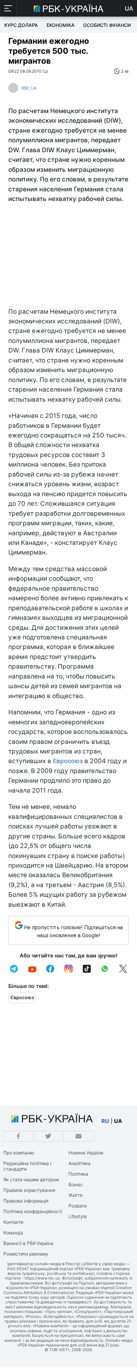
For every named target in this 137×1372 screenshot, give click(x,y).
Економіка (60, 25)
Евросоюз (68, 761)
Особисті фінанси (107, 25)
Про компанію (18, 1152)
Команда (13, 1232)
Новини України (85, 1152)
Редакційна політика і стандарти (27, 1166)
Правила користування (29, 1190)
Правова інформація (26, 1201)
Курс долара (21, 25)
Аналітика (79, 1163)
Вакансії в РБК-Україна (28, 1243)
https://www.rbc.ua (42, 1277)
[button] (8, 8)
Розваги (77, 1206)
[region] (68, 257)
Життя (75, 1195)
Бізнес (75, 1184)
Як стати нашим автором (31, 1179)
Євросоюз (22, 997)
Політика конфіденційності (32, 1211)
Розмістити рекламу (25, 1254)
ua (118, 1121)
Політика (78, 1174)
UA (129, 8)
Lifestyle (77, 1216)
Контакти (13, 1222)
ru (105, 1121)
